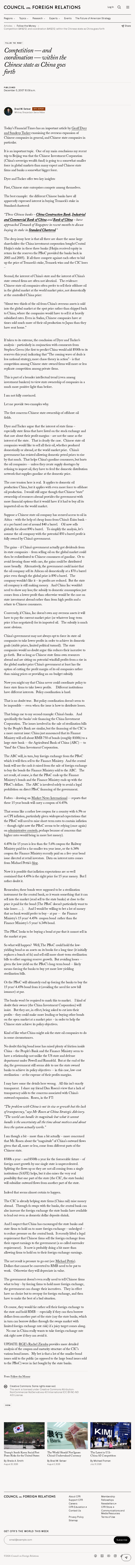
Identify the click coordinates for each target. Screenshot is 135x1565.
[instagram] (115, 1555)
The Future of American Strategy (93, 18)
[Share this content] (126, 1557)
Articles (8, 26)
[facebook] (95, 1555)
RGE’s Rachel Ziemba (33, 1344)
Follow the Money (13, 43)
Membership (108, 1496)
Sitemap (73, 1520)
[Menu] (127, 7)
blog (35, 863)
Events (67, 18)
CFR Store (106, 1507)
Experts (53, 18)
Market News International (49, 798)
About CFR (75, 1496)
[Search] (119, 7)
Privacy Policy (76, 1517)
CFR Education (77, 1507)
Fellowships (107, 1500)
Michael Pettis (64, 1261)
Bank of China (63, 220)
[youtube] (108, 1555)
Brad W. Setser (22, 108)
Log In (111, 7)
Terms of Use (108, 1517)
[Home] (42, 7)
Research (38, 18)
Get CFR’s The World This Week (26, 1531)
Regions (8, 18)
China (8, 1405)
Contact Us (75, 1510)
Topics (22, 18)
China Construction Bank (53, 215)
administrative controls (22, 830)
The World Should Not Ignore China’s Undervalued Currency (64, 1454)
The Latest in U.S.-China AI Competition (103, 1454)
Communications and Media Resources (112, 1512)
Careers (73, 1503)
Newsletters (107, 1503)
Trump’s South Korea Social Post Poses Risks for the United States (21, 1454)
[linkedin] (102, 1555)
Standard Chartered (42, 230)
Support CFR (76, 1500)
